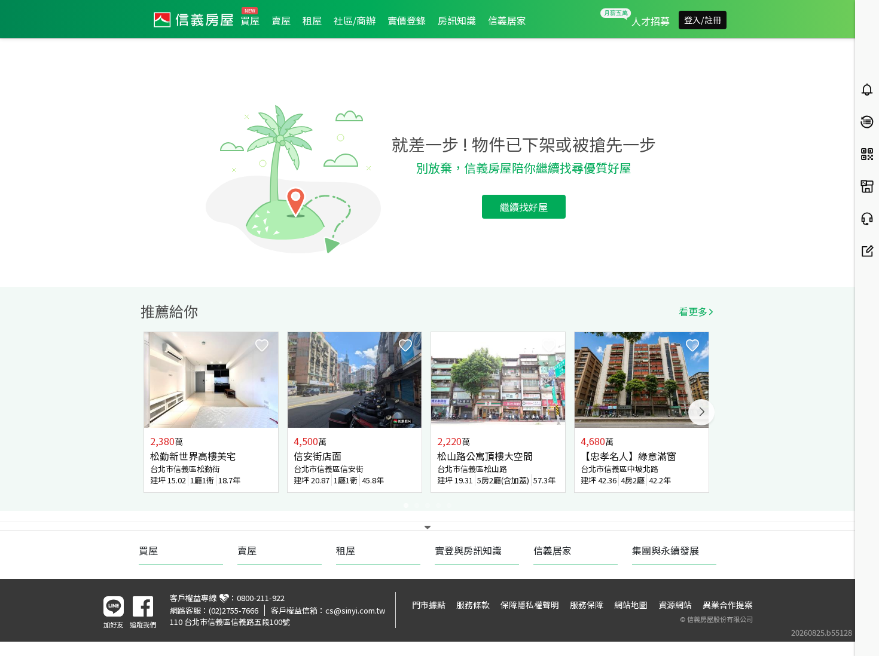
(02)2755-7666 (233, 610)
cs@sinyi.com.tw (355, 610)
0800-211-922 (261, 597)
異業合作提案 (728, 605)
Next (701, 412)
